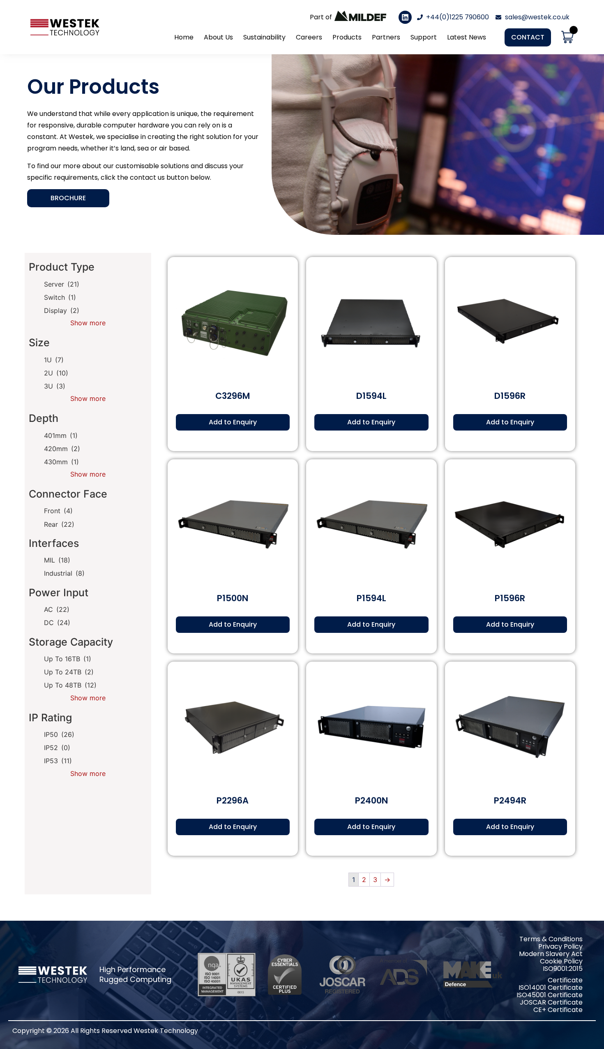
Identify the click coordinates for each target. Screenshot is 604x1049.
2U (56, 373)
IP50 (59, 734)
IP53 (58, 761)
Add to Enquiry (233, 422)
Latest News (466, 37)
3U (54, 386)
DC (57, 622)
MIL (57, 560)
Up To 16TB (67, 659)
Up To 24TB (69, 672)
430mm (61, 462)
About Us (218, 37)
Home (184, 37)
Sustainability (264, 37)
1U (54, 360)
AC (56, 609)
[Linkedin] (405, 17)
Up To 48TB (70, 685)
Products (347, 37)
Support (423, 37)
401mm (61, 435)
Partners (386, 37)
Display (61, 310)
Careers (309, 37)
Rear (59, 524)
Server (61, 284)
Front (58, 511)
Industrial (64, 573)
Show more (88, 323)
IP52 (57, 747)
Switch (60, 297)
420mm (62, 449)
